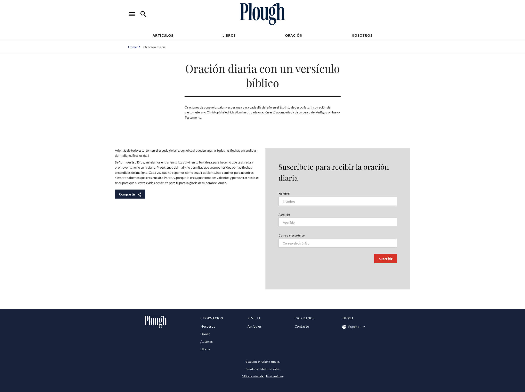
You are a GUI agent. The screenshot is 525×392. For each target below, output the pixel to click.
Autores (206, 341)
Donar (205, 334)
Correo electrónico (291, 235)
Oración (293, 35)
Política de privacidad (253, 376)
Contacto (302, 326)
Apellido (284, 214)
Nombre (284, 193)
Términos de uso (274, 376)
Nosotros (362, 35)
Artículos (163, 35)
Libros (229, 35)
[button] (132, 14)
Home (132, 47)
